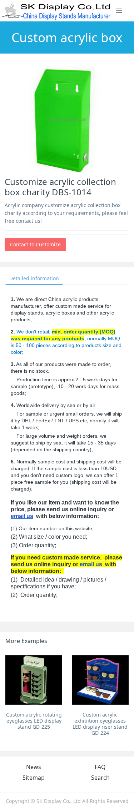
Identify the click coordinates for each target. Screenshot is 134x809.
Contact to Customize (35, 244)
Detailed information (34, 278)
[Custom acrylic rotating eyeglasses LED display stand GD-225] (33, 680)
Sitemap (34, 778)
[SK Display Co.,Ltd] (56, 10)
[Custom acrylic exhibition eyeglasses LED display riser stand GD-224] (100, 680)
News (33, 767)
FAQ (100, 767)
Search (100, 778)
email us (22, 516)
